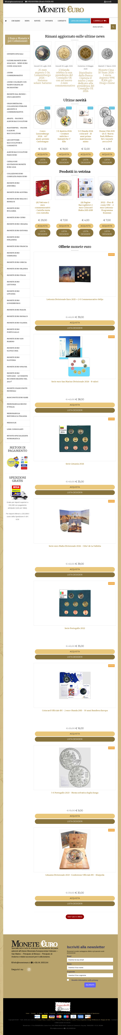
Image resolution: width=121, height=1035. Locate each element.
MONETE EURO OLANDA (17, 323)
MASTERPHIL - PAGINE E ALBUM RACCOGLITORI (17, 131)
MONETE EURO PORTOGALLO (13, 330)
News (27, 21)
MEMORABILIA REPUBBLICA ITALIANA (17, 414)
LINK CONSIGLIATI (15, 429)
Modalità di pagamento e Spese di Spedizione (85, 1013)
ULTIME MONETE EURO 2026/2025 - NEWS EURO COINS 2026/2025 (17, 63)
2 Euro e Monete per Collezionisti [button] (17, 39)
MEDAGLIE (11, 423)
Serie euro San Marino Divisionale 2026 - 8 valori (74, 381)
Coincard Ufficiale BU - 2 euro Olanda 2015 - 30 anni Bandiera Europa (75, 710)
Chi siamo (15, 21)
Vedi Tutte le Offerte (74, 917)
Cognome (71, 972)
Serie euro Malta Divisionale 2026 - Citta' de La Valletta (75, 546)
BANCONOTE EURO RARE (17, 397)
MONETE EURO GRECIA (17, 262)
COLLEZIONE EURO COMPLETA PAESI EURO (17, 175)
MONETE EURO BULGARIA (13, 209)
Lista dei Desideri (79, 21)
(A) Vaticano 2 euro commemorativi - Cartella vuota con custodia (42, 207)
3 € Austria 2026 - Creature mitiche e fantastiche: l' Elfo (64, 136)
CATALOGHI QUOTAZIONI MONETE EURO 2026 (16, 164)
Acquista (43, 154)
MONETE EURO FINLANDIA (13, 238)
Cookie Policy (51, 1020)
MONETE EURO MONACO (17, 316)
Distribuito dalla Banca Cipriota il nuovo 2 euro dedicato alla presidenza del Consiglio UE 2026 (85, 82)
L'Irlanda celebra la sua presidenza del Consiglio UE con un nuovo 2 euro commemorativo (65, 77)
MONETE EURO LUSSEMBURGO (13, 301)
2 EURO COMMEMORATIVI (15, 74)
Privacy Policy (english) (63, 1020)
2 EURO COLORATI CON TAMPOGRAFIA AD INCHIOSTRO (16, 85)
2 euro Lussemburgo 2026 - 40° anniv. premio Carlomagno (42, 136)
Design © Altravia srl (93, 1020)
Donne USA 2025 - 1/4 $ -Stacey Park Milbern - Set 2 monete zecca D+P (107, 136)
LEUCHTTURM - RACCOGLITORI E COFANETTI (14, 143)
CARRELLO (100, 21)
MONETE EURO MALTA (16, 310)
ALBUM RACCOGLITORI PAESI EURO (17, 153)
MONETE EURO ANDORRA (13, 184)
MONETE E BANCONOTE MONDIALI (17, 389)
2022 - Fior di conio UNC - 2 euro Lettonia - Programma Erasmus (107, 207)
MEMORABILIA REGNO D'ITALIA (17, 405)
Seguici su (17, 969)
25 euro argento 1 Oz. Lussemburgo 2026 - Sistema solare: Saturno (43, 76)
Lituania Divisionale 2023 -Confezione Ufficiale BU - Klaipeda (74, 875)
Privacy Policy (41, 1020)
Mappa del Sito (105, 1020)
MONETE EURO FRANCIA (17, 246)
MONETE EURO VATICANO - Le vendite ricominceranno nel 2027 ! (17, 377)
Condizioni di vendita (63, 1013)
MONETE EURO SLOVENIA (13, 358)
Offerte (49, 21)
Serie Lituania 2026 (75, 464)
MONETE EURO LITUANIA (13, 292)
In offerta (39, 1013)
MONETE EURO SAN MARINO (15, 340)
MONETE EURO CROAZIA (17, 224)
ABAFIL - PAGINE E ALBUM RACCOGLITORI (17, 119)
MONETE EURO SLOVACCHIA (13, 349)
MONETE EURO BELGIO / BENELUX (17, 200)
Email (69, 956)
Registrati (52, 1013)
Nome (69, 964)
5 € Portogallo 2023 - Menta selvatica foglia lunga (74, 793)
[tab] (17, 40)
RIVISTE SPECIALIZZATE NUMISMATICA (17, 437)
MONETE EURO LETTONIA (13, 283)
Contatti (62, 21)
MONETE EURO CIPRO (16, 217)
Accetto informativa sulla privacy (84, 980)
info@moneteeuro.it (15, 2)
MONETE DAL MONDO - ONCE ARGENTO (17, 95)
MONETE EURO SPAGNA (17, 367)
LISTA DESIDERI (42, 161)
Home (27, 1013)
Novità (37, 21)
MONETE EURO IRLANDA (17, 269)
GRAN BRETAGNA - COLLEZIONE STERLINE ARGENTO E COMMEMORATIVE (17, 107)
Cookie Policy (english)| (79, 1020)
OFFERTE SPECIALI (15, 54)
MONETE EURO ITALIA (16, 275)
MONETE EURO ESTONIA (17, 230)
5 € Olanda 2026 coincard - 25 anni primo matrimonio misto (85, 136)
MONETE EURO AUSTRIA (17, 192)
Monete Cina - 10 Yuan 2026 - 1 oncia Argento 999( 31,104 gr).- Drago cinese (107, 76)
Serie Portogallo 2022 (75, 628)
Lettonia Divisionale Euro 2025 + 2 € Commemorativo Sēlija (75, 299)
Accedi (108, 2)
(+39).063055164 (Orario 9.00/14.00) (40, 2)
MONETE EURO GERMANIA (13, 254)
